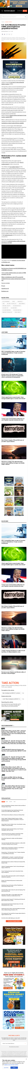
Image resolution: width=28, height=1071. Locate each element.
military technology (21, 37)
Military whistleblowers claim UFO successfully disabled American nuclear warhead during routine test (13, 278)
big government (6, 37)
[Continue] (25, 1043)
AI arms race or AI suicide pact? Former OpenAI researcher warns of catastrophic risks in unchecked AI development (12, 376)
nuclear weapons (13, 39)
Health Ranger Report (7, 725)
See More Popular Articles (14, 921)
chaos (10, 37)
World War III (18, 312)
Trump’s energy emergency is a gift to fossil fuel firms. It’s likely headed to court (13, 651)
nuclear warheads (6, 39)
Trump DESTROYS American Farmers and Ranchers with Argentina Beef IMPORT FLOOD (13, 750)
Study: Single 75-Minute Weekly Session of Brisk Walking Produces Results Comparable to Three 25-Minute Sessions (12, 819)
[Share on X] (9, 34)
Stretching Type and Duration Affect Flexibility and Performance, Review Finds (12, 886)
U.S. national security (8, 235)
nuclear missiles (15, 38)
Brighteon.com (6, 262)
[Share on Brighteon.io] (5, 34)
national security (9, 38)
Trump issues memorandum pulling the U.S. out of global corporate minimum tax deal (13, 419)
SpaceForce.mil (5, 288)
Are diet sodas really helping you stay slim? (10, 918)
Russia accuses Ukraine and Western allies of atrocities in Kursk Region (13, 672)
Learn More (6, 1067)
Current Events (8, 21)
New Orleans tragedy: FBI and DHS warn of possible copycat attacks (12, 440)
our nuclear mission (14, 166)
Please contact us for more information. (9, 706)
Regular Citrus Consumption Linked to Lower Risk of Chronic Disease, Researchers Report (12, 848)
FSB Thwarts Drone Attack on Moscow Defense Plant (12, 814)
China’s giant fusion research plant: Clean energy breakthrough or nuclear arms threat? (13, 398)
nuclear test (21, 38)
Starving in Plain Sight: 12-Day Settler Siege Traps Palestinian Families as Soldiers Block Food (11, 895)
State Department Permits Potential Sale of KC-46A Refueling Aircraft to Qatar (12, 904)
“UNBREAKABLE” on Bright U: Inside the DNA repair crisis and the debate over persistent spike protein (12, 858)
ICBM (17, 37)
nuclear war (14, 307)
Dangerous (13, 37)
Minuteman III (3, 38)
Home (2, 21)
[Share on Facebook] (7, 34)
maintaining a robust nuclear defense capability (12, 123)
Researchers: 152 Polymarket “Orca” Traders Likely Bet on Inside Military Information (13, 853)
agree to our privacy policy (11, 1064)
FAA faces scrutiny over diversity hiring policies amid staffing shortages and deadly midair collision (12, 463)
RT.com (3, 285)
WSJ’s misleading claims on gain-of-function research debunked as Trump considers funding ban (13, 353)
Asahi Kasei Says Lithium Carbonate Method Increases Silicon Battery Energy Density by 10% (13, 909)
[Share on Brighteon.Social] (2, 34)
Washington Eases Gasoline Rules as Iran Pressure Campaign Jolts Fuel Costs (12, 829)
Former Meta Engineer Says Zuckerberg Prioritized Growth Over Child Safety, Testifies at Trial (12, 811)
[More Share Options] (11, 34)
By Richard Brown (4, 31)
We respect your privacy (14, 1046)
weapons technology (19, 39)
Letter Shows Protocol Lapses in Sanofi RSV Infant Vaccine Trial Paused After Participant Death (12, 834)
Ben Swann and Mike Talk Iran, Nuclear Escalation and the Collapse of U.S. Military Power (12, 778)
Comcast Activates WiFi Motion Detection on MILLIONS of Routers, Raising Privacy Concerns (13, 843)
